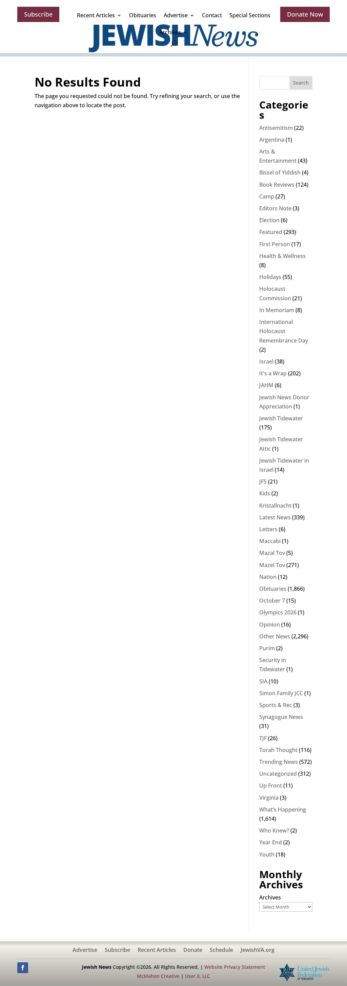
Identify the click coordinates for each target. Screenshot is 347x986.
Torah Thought (278, 750)
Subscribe (38, 14)
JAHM (266, 385)
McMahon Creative (158, 976)
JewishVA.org (257, 950)
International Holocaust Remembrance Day (283, 331)
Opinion (269, 624)
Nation (268, 577)
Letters (268, 529)
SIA (263, 681)
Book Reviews (276, 184)
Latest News (275, 517)
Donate (192, 950)
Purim (267, 648)
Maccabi (270, 541)
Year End (270, 842)
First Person (274, 244)
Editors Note (275, 208)
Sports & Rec (275, 705)
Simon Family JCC (281, 693)
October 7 (272, 600)
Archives (170, 32)
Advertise (176, 15)
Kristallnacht (275, 505)
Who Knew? (274, 830)
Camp (266, 196)
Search (301, 82)
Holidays (270, 277)
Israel (266, 361)
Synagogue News (281, 717)
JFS (263, 481)
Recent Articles (96, 15)
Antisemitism (276, 128)
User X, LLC (197, 976)
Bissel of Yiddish (280, 172)
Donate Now (305, 14)
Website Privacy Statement (234, 967)
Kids (264, 493)
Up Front (270, 785)
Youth (266, 854)
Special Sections (249, 15)
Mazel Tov (272, 565)
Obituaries (142, 15)
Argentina (271, 139)
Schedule (221, 950)
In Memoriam (276, 310)
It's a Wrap (273, 373)
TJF (263, 738)
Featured (270, 232)
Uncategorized (278, 773)
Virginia (269, 797)
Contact (212, 15)
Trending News (278, 762)
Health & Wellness (282, 256)
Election (269, 220)
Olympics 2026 (278, 612)
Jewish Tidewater (281, 418)
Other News (274, 636)
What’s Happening (282, 809)
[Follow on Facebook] (22, 967)
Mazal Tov (272, 553)
